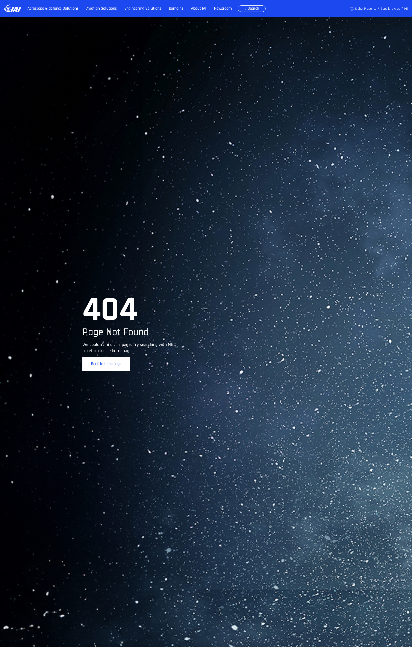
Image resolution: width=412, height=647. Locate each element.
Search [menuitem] (253, 8)
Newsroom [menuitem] (223, 8)
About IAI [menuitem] (198, 8)
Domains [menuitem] (176, 8)
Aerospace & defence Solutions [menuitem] (53, 8)
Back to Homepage (106, 364)
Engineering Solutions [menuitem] (142, 8)
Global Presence (366, 8)
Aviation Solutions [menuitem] (101, 8)
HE (406, 8)
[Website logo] (12, 8)
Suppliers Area (390, 8)
